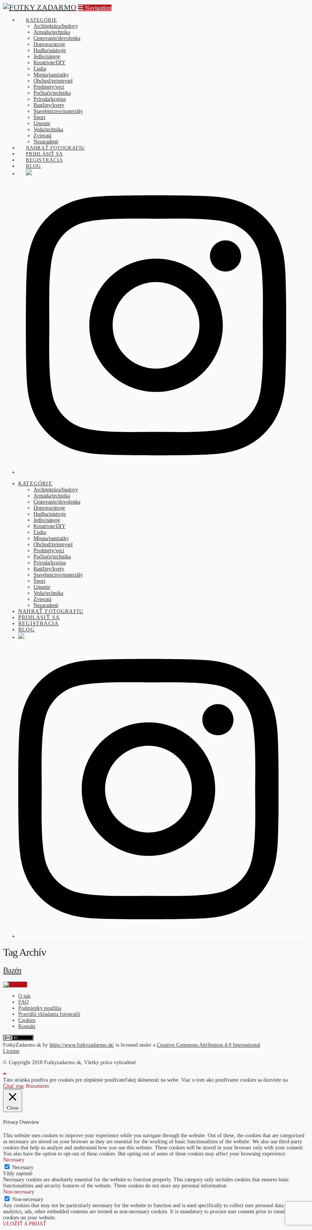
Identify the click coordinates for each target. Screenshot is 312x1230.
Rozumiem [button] (37, 1086)
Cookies (26, 1020)
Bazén (12, 970)
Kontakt (26, 1026)
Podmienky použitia (39, 1008)
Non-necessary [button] (18, 1192)
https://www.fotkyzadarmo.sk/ (81, 1045)
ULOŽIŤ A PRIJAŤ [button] (24, 1224)
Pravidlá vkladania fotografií (49, 1014)
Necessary (22, 1167)
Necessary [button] (13, 1160)
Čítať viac (13, 1086)
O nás (24, 996)
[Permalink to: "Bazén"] (15, 984)
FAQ (23, 1002)
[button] (94, 8)
